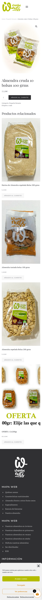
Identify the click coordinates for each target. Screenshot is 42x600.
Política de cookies (13, 597)
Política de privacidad (27, 597)
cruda (10, 105)
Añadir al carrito (19, 97)
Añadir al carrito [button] (13, 195)
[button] (38, 566)
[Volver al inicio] (11, 7)
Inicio (3, 19)
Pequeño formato (11, 19)
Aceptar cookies (21, 579)
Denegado (21, 585)
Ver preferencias (21, 591)
